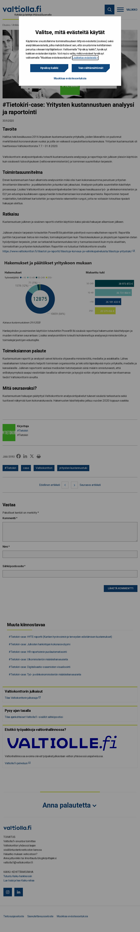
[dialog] (70, 51)
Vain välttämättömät (90, 68)
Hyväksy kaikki (49, 68)
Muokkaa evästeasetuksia (70, 78)
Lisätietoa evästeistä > (85, 57)
